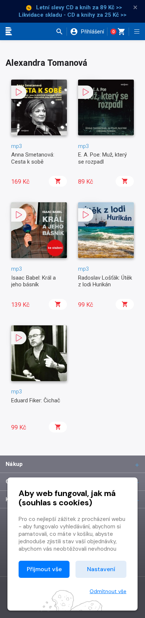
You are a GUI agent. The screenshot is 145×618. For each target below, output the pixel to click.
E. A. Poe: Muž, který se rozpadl (102, 158)
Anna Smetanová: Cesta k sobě (32, 158)
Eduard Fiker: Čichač (35, 400)
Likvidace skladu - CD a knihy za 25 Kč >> (72, 15)
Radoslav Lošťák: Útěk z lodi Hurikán (105, 281)
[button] (61, 32)
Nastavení (101, 569)
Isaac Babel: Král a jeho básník (33, 281)
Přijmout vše (44, 569)
